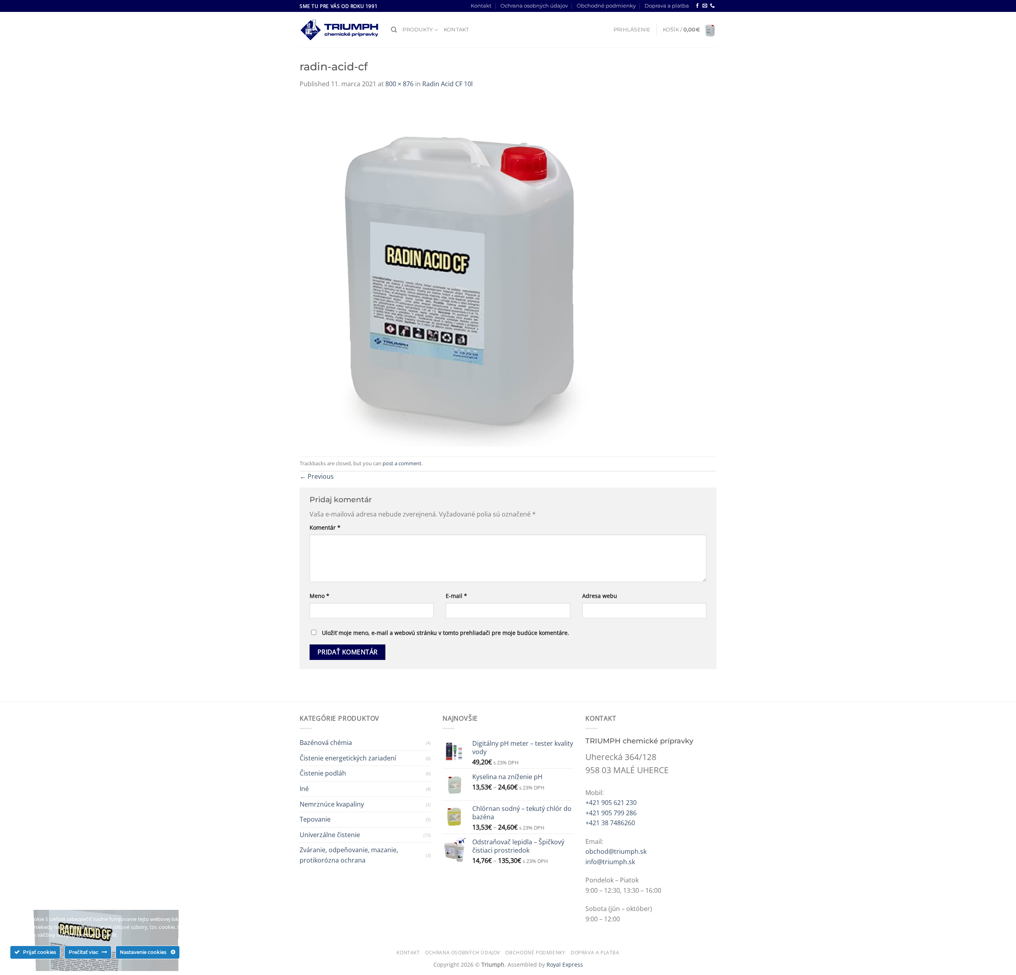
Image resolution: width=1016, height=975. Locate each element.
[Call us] (712, 6)
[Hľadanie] (394, 29)
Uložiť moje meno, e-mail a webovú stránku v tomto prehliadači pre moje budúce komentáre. (445, 632)
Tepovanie (315, 819)
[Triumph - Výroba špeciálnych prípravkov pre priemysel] (339, 30)
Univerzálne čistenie (330, 834)
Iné (304, 788)
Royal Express (564, 964)
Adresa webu (599, 596)
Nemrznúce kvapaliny (332, 804)
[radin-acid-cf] (458, 272)
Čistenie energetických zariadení (348, 758)
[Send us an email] (704, 6)
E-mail (456, 596)
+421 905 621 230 (611, 802)
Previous (317, 476)
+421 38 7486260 (610, 822)
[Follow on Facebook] (697, 6)
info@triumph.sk (610, 861)
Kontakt (481, 6)
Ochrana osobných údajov (534, 6)
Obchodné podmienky (606, 6)
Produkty (417, 30)
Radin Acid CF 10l (447, 83)
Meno (319, 596)
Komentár (325, 527)
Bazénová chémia (326, 742)
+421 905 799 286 (611, 813)
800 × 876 (399, 83)
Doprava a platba (667, 6)
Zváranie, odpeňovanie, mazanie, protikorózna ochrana (349, 855)
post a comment (402, 463)
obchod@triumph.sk (616, 851)
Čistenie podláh (323, 773)
